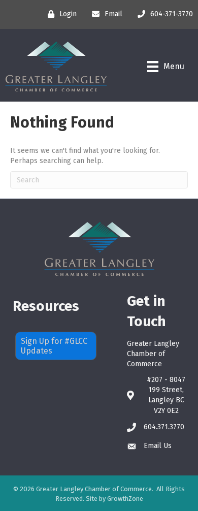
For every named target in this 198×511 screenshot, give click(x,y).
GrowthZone (125, 498)
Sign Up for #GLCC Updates (54, 346)
